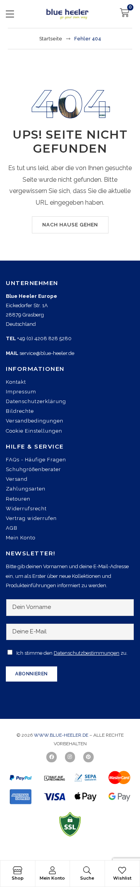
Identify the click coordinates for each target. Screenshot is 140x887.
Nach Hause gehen (70, 225)
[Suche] (87, 870)
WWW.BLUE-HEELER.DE (61, 735)
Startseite (50, 39)
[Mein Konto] (52, 870)
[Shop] (17, 870)
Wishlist (122, 878)
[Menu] (10, 14)
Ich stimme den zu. (72, 653)
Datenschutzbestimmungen (86, 653)
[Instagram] (70, 757)
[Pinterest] (88, 757)
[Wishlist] (122, 870)
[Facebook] (51, 757)
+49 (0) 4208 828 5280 (44, 338)
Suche (87, 878)
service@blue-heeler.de (46, 353)
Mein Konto (52, 878)
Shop (18, 878)
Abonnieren (31, 674)
